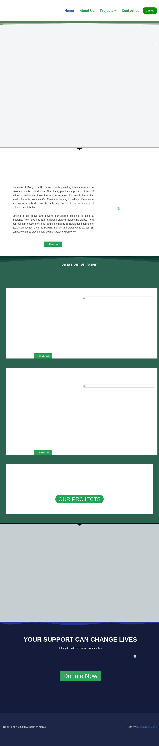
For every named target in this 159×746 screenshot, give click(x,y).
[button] (115, 10)
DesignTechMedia (146, 727)
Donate (150, 10)
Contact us (130, 11)
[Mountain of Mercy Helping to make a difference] (13, 11)
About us (87, 11)
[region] (107, 43)
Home (69, 11)
